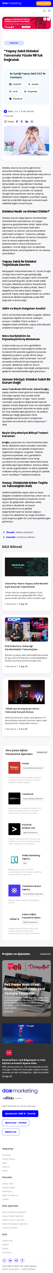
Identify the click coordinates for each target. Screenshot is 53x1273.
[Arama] (44, 10)
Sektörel (6, 1166)
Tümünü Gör (41, 752)
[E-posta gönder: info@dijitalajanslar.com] (16, 1260)
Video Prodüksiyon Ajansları (15, 1224)
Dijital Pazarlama (10, 1195)
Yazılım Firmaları (9, 1227)
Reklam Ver (10, 1131)
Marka (5, 1170)
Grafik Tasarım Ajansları (13, 1220)
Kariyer (5, 1248)
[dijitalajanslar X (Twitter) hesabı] (4, 1260)
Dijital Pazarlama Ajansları (14, 1212)
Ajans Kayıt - (15, 1122)
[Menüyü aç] (49, 10)
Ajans (4, 1163)
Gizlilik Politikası (28, 1269)
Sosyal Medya (8, 1159)
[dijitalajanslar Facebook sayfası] (22, 1260)
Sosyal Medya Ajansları (12, 1216)
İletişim (5, 1244)
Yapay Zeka (7, 1183)
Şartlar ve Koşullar (10, 1269)
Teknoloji (6, 1155)
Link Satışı (6, 1252)
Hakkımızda (7, 1240)
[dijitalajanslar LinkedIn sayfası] (10, 1260)
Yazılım (5, 1199)
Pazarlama (7, 1191)
